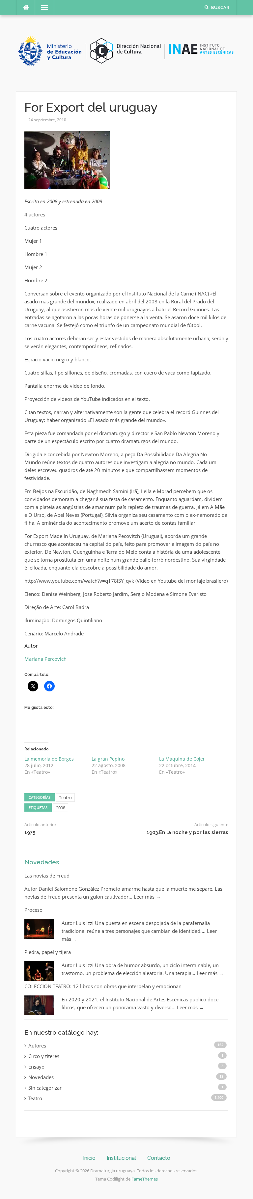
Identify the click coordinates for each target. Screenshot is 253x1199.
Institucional (121, 1158)
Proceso (33, 909)
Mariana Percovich (45, 658)
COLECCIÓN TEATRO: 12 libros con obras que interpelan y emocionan (103, 986)
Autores (37, 1045)
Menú (41, 7)
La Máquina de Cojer (182, 759)
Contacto (158, 1158)
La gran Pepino (108, 759)
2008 (60, 808)
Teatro (65, 797)
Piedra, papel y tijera (47, 952)
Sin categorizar (45, 1087)
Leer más (147, 896)
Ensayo (36, 1066)
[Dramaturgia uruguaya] (126, 52)
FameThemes (144, 1179)
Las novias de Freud (47, 875)
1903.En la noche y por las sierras (187, 832)
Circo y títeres (43, 1056)
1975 (29, 832)
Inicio (89, 1158)
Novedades (41, 862)
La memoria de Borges (49, 759)
